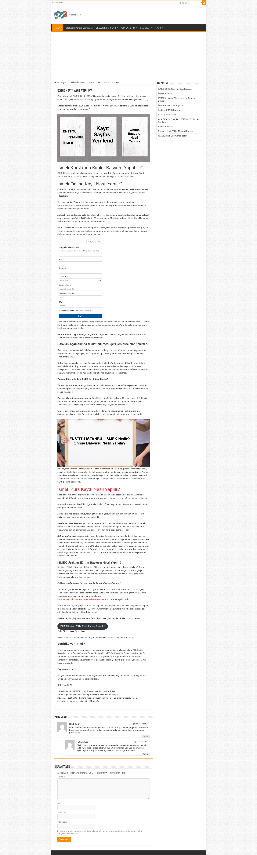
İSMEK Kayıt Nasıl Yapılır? (170, 105)
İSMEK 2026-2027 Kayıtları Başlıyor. (175, 89)
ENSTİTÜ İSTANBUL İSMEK (81, 82)
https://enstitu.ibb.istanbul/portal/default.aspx (97, 189)
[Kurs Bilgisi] (67, 14)
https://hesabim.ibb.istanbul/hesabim (74, 205)
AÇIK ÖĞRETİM (128, 28)
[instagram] (186, 3)
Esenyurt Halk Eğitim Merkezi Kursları (175, 131)
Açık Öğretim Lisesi (167, 114)
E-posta (61, 812)
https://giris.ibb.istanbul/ (117, 192)
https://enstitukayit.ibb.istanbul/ (97, 363)
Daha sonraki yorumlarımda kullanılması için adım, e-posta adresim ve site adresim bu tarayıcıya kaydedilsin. (99, 832)
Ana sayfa (61, 82)
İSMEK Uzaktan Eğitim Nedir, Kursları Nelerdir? (82, 626)
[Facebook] (180, 3)
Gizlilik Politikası (58, 3)
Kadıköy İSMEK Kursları (169, 110)
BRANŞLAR (145, 28)
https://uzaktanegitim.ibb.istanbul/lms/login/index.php (120, 605)
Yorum (61, 776)
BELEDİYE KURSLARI (106, 28)
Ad (59, 803)
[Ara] (204, 2)
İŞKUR (158, 28)
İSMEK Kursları (165, 93)
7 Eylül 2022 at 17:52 (141, 742)
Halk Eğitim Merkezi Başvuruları (79, 28)
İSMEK (57, 28)
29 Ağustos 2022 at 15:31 (139, 724)
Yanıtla (145, 736)
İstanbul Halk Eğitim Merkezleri (172, 136)
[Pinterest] (183, 3)
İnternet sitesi (63, 822)
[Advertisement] (128, 56)
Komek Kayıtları (165, 126)
